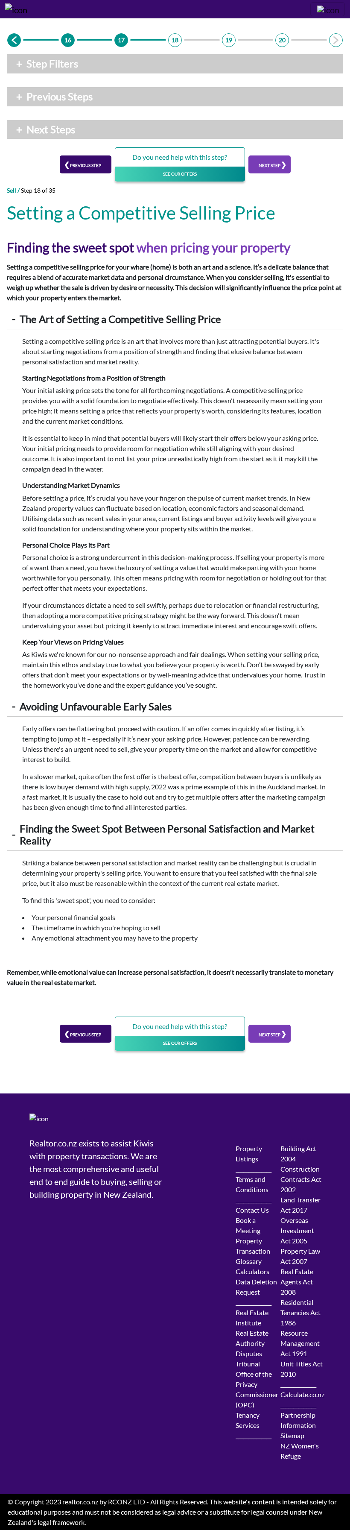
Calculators (252, 1271)
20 (282, 40)
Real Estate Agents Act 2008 (296, 1281)
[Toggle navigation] (327, 9)
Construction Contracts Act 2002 (300, 1179)
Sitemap (292, 1435)
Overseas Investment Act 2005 (297, 1230)
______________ (253, 1169)
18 (175, 40)
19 (228, 40)
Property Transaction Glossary (253, 1251)
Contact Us (252, 1210)
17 (121, 40)
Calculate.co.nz (302, 1394)
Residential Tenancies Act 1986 (300, 1312)
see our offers (180, 173)
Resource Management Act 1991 (300, 1343)
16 (67, 40)
